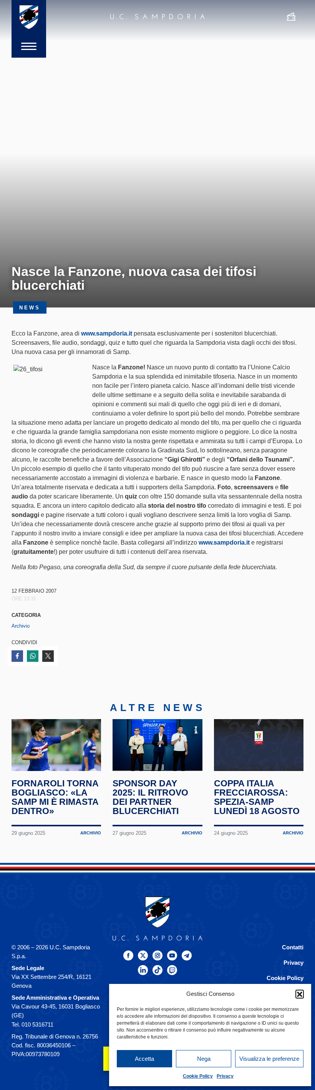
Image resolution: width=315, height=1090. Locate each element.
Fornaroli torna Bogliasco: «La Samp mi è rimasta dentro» (55, 797)
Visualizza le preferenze (269, 1058)
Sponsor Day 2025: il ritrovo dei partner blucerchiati (150, 797)
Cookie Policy (198, 1076)
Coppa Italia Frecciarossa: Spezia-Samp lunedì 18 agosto (257, 797)
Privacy (225, 1076)
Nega (204, 1058)
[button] (299, 994)
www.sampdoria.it (106, 333)
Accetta (144, 1058)
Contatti (292, 947)
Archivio (21, 626)
